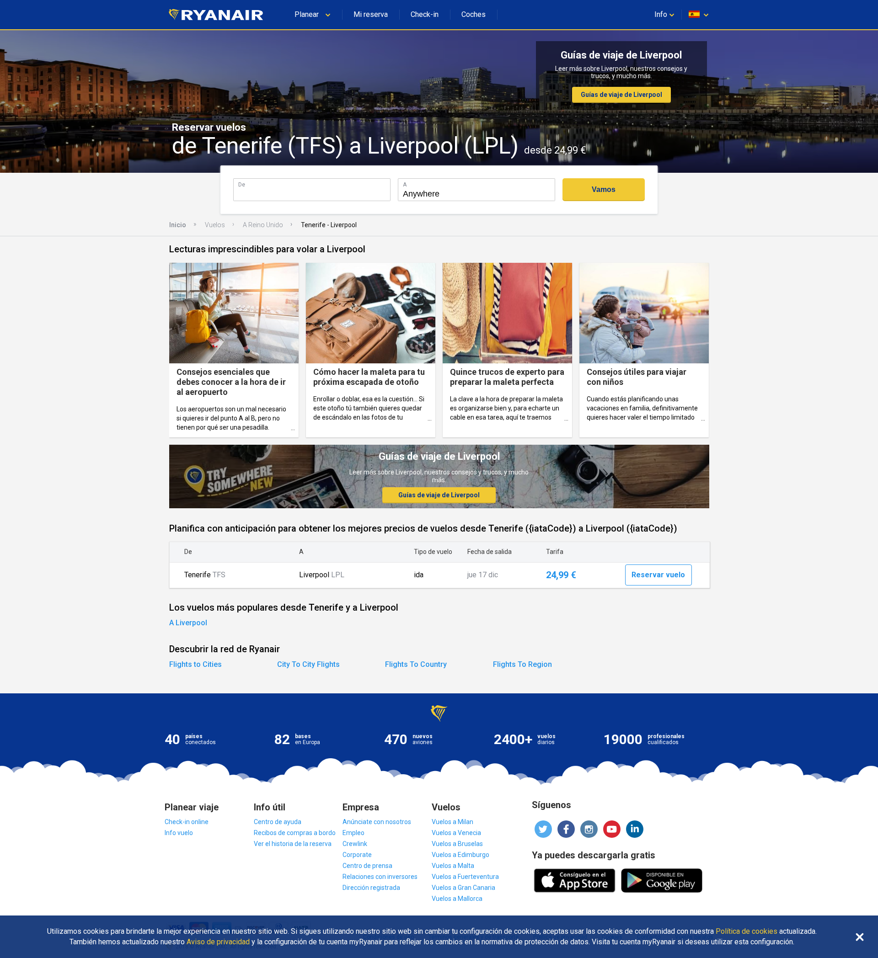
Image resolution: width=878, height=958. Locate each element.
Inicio (177, 225)
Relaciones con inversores (380, 876)
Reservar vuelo (658, 574)
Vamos (604, 189)
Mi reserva (370, 14)
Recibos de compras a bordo (295, 832)
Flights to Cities (195, 664)
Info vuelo (179, 832)
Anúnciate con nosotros (377, 821)
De (241, 184)
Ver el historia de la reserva (293, 843)
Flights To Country (416, 664)
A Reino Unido (263, 225)
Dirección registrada (371, 887)
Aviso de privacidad (218, 942)
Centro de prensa (367, 865)
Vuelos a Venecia (456, 832)
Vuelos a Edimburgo (460, 854)
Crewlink (355, 843)
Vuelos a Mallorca (457, 898)
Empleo (353, 832)
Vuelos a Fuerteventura (465, 876)
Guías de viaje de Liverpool (621, 94)
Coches (473, 14)
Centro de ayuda (277, 821)
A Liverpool (188, 622)
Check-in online (187, 821)
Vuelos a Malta (453, 865)
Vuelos (215, 225)
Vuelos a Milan (452, 821)
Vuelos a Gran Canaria (463, 887)
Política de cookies (746, 931)
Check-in (425, 14)
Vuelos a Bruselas (457, 843)
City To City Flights (308, 664)
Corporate (357, 854)
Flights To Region (522, 664)
